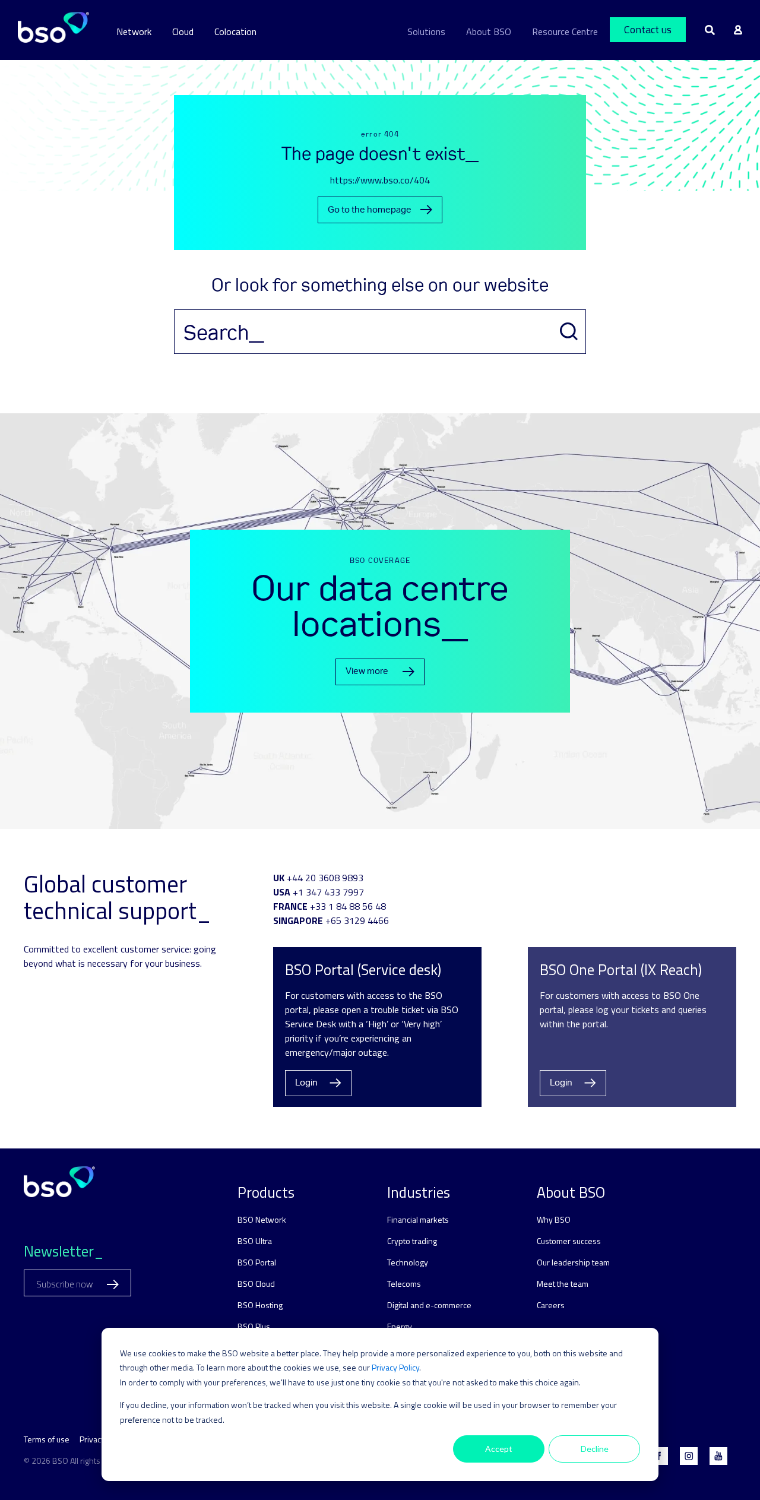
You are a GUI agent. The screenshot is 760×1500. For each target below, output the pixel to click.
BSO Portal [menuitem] (257, 1262)
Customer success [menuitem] (569, 1241)
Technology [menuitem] (407, 1262)
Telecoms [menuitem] (404, 1283)
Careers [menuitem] (551, 1305)
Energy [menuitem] (399, 1326)
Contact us (648, 29)
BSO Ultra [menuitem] (255, 1241)
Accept (498, 1449)
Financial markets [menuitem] (418, 1219)
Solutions (426, 31)
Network (133, 31)
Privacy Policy (395, 1367)
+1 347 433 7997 (328, 892)
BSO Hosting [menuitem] (260, 1305)
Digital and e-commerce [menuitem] (429, 1305)
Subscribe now (65, 1284)
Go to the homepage (369, 209)
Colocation (235, 31)
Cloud (183, 31)
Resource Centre (565, 31)
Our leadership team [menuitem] (573, 1262)
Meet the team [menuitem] (562, 1283)
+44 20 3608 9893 (325, 878)
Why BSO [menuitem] (554, 1219)
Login (306, 1082)
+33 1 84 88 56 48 (348, 906)
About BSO (488, 31)
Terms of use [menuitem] (46, 1439)
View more (367, 671)
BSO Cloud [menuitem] (256, 1283)
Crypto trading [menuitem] (412, 1241)
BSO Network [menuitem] (262, 1219)
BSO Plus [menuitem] (254, 1326)
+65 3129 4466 (357, 920)
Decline (595, 1449)
